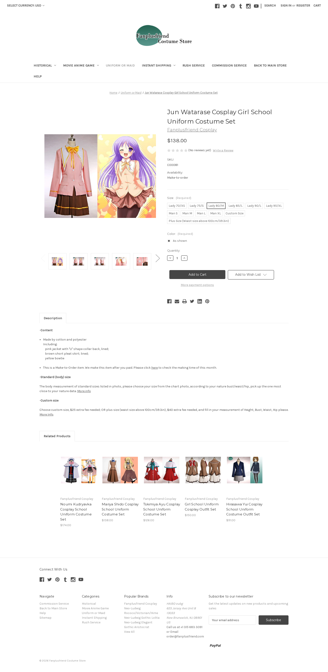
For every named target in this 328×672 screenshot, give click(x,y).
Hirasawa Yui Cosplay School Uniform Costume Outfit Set (244, 509)
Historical (43, 65)
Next (157, 258)
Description (53, 318)
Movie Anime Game (79, 65)
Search (270, 5)
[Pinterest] (232, 6)
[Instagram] (248, 6)
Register (303, 5)
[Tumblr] (240, 6)
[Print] (184, 301)
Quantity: (173, 250)
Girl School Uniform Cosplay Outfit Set (202, 506)
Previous (42, 258)
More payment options (197, 285)
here (154, 368)
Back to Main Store (270, 65)
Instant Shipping (156, 65)
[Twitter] (225, 6)
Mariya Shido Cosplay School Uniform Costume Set (120, 509)
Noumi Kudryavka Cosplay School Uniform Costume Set (76, 511)
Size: (179, 198)
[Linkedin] (199, 301)
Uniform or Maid (120, 65)
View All (129, 632)
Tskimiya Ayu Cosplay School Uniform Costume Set (161, 509)
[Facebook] (217, 6)
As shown (180, 241)
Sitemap (45, 618)
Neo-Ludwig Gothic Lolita (142, 618)
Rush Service (194, 65)
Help (38, 76)
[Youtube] (256, 6)
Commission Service (229, 65)
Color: (180, 234)
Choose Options (79, 470)
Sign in (286, 5)
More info (84, 391)
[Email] (177, 301)
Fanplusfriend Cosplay (140, 604)
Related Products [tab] (57, 436)
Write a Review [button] (223, 150)
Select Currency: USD (24, 5)
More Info (46, 414)
